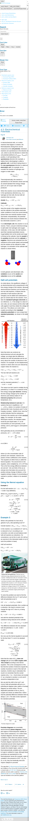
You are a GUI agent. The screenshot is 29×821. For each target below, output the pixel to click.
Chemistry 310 (9, 137)
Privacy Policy (4, 811)
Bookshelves (17, 125)
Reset (2, 44)
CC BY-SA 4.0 (13, 770)
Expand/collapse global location (27, 125)
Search (3, 819)
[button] (5, 97)
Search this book (4, 29)
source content (12, 773)
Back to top (3, 779)
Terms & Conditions (13, 811)
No (9, 793)
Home (8, 125)
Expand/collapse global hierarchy (2, 126)
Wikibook (21, 139)
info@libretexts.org (6, 815)
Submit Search (4, 34)
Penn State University (11, 139)
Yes (4, 793)
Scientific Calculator (8, 86)
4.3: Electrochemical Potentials (16, 766)
